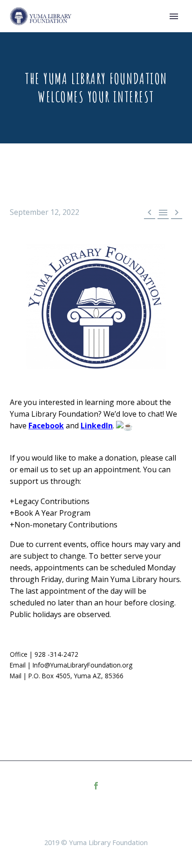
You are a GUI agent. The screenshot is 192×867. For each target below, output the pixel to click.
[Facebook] (96, 785)
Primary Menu (173, 16)
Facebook (46, 425)
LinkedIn (97, 425)
